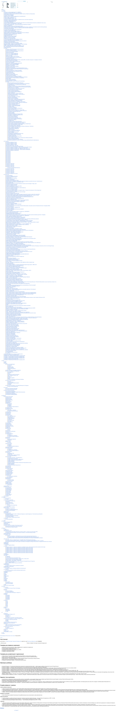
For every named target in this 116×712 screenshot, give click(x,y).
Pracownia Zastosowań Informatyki (11, 388)
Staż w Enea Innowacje (10, 227)
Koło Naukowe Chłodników (10, 392)
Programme (8, 504)
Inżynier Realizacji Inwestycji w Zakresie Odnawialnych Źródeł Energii (19, 123)
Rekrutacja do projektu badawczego (12, 74)
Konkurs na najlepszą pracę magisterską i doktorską (14, 276)
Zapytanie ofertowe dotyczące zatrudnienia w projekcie (15, 565)
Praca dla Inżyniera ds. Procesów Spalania (15, 89)
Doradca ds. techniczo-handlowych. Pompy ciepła (16, 109)
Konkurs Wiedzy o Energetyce (11, 286)
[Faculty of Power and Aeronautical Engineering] (3, 7)
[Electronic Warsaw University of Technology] (17, 7)
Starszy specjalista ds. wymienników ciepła (15, 100)
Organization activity (11, 417)
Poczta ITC (6, 613)
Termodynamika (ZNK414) (12, 455)
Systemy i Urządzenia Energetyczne (12, 509)
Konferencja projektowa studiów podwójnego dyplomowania (15, 570)
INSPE (7, 304)
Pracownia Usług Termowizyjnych (11, 389)
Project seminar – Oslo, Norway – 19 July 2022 (13, 560)
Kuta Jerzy (7, 432)
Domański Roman (9, 488)
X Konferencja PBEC (9, 340)
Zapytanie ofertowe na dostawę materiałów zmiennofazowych (16, 568)
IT (2, 612)
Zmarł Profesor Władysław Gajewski (10, 21)
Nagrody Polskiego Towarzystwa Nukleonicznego (14, 269)
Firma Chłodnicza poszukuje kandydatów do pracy (14, 71)
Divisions (5, 363)
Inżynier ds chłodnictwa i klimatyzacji (14, 103)
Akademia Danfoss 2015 (10, 290)
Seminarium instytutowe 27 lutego (11, 143)
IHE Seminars (6, 141)
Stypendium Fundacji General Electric (12, 335)
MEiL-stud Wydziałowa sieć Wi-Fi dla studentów (14, 307)
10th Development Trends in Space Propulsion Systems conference (17, 250)
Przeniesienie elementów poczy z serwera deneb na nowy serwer (16, 323)
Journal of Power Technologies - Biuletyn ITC (13, 592)
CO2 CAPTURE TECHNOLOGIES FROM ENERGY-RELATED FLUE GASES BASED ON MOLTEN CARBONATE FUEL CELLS (25, 22)
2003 (7, 606)
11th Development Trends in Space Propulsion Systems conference (17, 219)
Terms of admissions (9, 502)
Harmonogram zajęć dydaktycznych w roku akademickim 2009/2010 (17, 349)
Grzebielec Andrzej (9, 415)
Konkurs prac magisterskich (10, 331)
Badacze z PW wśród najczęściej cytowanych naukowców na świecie (15, 40)
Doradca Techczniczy (9, 69)
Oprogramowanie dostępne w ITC (9, 614)
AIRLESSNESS (6, 564)
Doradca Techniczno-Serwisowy (13, 90)
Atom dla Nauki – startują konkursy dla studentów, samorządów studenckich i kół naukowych (21, 289)
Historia (9, 369)
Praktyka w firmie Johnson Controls (11, 225)
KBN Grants (6, 523)
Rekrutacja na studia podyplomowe (9, 30)
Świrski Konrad (8, 475)
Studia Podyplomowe (7, 47)
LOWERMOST (6, 563)
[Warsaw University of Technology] (7, 7)
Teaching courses (11, 479)
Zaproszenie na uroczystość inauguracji (12, 268)
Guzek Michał (8, 422)
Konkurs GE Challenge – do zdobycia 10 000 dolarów (14, 243)
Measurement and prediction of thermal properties (14, 526)
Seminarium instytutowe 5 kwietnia (11, 184)
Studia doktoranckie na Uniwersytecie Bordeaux (14, 226)
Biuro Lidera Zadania (9, 583)
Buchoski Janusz (9, 401)
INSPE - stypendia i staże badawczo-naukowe (13, 311)
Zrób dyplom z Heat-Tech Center (11, 295)
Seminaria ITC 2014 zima (10, 163)
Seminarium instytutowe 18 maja (11, 199)
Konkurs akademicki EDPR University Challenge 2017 (15, 265)
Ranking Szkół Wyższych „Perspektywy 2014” (11, 354)
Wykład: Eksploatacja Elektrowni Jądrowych (13, 332)
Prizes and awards (11, 420)
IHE (2, 9)
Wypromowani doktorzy (12, 368)
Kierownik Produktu (11, 112)
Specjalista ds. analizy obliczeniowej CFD (15, 121)
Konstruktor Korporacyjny (12, 135)
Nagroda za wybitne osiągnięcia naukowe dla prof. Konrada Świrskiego (15, 44)
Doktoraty (5, 594)
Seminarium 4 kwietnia (9, 255)
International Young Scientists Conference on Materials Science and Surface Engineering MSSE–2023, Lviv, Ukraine (25, 540)
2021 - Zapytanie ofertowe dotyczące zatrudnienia (14, 562)
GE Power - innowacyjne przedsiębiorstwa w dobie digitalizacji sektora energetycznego (20, 262)
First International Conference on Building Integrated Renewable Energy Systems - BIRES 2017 (21, 264)
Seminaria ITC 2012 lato (10, 168)
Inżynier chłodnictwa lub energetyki (11, 60)
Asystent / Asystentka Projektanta (13, 138)
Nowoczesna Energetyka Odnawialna (12, 515)
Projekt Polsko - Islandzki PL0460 (11, 346)
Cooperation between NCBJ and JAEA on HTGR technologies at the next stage (19, 221)
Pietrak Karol (8, 452)
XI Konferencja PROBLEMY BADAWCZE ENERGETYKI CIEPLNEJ (17, 319)
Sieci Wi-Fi (6, 623)
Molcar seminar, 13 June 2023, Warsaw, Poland (13, 559)
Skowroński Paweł (9, 471)
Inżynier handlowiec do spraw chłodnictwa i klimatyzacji (15, 77)
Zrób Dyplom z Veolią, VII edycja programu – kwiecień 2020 (15, 217)
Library (5, 361)
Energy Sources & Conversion (13, 458)
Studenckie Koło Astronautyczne (11, 393)
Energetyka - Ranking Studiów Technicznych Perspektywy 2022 (14, 359)
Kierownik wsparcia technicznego (13, 131)
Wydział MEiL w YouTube (8, 631)
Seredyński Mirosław (9, 468)
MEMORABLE (6, 544)
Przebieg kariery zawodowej (12, 435)
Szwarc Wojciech (9, 494)
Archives (3, 586)
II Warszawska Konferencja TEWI (11, 326)
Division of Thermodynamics (10, 380)
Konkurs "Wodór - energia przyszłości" (10, 17)
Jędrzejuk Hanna (9, 424)
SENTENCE (6, 543)
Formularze (6, 607)
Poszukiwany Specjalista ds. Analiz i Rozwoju (15, 139)
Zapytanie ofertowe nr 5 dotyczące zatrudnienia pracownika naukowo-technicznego (19, 550)
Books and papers (11, 367)
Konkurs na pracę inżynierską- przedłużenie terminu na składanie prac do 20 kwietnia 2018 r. (21, 238)
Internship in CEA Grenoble (10, 67)
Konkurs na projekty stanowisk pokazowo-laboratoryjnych (15, 341)
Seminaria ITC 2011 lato (10, 170)
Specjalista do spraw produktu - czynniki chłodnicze (16, 94)
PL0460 (5, 579)
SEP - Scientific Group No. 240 (13, 375)
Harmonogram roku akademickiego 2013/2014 (13, 315)
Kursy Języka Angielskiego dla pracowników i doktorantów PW (16, 348)
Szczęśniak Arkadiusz (9, 472)
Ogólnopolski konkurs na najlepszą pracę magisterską (12, 33)
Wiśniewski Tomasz (9, 481)
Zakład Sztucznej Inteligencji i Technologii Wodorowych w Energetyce (17, 385)
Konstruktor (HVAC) (11, 106)
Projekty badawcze (11, 418)
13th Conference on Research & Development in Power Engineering (17, 246)
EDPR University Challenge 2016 (11, 277)
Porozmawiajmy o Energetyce (9, 14)
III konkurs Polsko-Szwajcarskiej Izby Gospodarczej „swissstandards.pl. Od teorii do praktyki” (21, 285)
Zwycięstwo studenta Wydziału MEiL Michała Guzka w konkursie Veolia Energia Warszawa (20, 249)
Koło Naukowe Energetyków (10, 391)
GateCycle (7, 616)
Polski (3, 1)
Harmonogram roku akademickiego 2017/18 (13, 240)
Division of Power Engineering (13, 386)
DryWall (5, 574)
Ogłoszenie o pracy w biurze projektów (12, 66)
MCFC (5, 575)
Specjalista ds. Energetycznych (13, 115)
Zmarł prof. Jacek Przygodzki (8, 15)
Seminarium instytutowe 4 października (12, 150)
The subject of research (12, 416)
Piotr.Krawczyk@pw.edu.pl (32, 641)
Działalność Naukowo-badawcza (13, 446)
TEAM (7, 611)
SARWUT (5, 580)
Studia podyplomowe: (9, 351)
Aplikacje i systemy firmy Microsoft (11, 619)
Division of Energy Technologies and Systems (13, 370)
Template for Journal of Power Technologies (13, 588)
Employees (10, 383)
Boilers (9, 429)
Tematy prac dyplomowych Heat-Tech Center (13, 313)
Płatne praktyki (8, 78)
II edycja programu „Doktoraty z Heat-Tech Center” (14, 280)
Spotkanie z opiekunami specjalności (12, 248)
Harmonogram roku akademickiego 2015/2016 (13, 278)
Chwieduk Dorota (9, 407)
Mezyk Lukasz (8, 441)
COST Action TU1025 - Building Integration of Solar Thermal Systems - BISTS (18, 270)
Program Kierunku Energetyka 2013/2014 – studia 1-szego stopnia (16, 318)
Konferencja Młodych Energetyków (11, 322)
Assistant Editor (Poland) (10, 58)
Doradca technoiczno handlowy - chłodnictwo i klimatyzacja (17, 102)
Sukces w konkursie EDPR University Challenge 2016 (15, 267)
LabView (7, 621)
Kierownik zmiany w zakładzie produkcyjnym (13, 61)
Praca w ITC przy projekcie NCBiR (11, 189)
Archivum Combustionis (10, 591)
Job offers (5, 48)
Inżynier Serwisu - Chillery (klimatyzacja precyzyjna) (16, 99)
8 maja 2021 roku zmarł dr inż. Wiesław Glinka (13, 197)
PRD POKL (6, 578)
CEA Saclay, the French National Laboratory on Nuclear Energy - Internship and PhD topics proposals (22, 218)
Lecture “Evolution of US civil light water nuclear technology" (15, 191)
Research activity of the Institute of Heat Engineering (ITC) (13, 525)
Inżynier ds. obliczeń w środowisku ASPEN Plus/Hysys (17, 122)
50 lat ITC (5, 589)
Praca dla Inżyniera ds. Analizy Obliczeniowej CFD (16, 88)
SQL (5, 520)
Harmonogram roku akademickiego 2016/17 (13, 266)
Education (9, 372)
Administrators (6, 630)
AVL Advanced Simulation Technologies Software (14, 617)
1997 (7, 601)
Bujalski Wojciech (9, 403)
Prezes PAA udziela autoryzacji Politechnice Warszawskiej (15, 244)
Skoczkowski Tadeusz (9, 470)
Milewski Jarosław (9, 443)
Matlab (7, 620)
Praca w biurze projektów (10, 62)
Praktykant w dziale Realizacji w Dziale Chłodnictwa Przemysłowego (17, 68)
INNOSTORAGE (7, 567)
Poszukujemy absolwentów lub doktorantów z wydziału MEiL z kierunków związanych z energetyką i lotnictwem (24, 59)
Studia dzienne (6, 507)
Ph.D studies (6, 512)
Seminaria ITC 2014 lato (10, 164)
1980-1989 (8, 597)
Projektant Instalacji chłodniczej (13, 132)
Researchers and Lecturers (8, 396)
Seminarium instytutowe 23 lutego (11, 203)
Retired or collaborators (8, 486)
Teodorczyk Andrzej (9, 477)
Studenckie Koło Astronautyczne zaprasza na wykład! (14, 347)
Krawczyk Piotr (8, 428)
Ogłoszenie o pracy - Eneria (10, 73)
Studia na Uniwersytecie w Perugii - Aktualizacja (14, 275)
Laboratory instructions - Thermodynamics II (15, 457)
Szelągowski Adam (9, 473)
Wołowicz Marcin (9, 483)
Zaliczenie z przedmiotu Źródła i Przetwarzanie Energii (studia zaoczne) (19, 462)
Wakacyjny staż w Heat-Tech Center (12, 288)
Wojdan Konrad (8, 482)
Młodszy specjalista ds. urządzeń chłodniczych (15, 93)
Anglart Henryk (8, 487)
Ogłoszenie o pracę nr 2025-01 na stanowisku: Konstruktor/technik (14, 16)
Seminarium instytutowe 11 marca (11, 142)
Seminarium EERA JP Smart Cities (11, 309)
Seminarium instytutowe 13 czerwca (12, 176)
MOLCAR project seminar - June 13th (12, 145)
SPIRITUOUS (6, 542)
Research (9, 381)
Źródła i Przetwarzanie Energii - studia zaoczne (15, 459)
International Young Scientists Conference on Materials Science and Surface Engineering (18, 19)
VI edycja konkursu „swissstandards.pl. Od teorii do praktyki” (15, 235)
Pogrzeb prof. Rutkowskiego (10, 333)
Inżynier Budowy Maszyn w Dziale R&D (14, 134)
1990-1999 (8, 598)
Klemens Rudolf (8, 490)
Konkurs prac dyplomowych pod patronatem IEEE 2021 (15, 198)
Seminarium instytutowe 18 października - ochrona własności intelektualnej (18, 149)
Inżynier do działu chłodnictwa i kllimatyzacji (15, 108)
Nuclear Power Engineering (12, 505)
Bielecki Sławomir (9, 399)
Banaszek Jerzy (8, 398)
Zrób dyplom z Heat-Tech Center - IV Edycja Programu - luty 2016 (16, 274)
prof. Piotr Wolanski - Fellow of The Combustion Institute (13, 43)
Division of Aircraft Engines (10, 364)
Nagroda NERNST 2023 (8, 35)
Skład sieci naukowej (9, 582)
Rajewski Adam (8, 456)
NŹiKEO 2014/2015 (11, 461)
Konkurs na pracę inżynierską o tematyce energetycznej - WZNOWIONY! (17, 211)
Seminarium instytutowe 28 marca (11, 178)
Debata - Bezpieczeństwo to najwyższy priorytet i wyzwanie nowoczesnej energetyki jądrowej (21, 292)
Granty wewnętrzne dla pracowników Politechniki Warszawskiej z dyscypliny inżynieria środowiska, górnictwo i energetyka (25, 214)
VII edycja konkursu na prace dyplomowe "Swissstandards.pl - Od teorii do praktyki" (19, 220)
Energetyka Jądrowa (9, 514)
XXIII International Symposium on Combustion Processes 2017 (16, 247)
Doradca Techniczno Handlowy (13, 98)
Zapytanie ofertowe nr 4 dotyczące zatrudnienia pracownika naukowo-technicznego (19, 549)
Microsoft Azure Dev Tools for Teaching (10, 622)
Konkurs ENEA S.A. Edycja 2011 (11, 342)
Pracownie (6, 387)
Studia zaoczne (6, 511)
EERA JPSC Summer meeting (11, 234)
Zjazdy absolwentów (9, 519)
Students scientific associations (9, 390)
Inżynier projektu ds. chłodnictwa (13, 127)
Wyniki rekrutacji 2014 (9, 306)
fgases (9, 378)
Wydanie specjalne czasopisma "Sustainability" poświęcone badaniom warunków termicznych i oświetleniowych (24, 181)
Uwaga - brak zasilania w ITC (11, 316)
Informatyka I (10, 469)
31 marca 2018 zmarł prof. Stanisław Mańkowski (14, 239)
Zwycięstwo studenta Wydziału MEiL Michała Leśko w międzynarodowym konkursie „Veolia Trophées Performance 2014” (25, 297)
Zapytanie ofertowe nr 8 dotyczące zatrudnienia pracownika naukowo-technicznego (19, 552)
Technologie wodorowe (10, 516)
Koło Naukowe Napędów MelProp (11, 394)
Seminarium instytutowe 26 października (12, 193)
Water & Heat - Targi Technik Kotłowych (12, 325)
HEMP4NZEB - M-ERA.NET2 (9, 566)
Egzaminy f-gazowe (11, 377)
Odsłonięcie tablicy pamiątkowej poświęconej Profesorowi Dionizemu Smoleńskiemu (19, 230)
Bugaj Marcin (8, 402)
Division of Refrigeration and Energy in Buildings (16, 379)
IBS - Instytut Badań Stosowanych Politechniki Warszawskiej (14, 46)
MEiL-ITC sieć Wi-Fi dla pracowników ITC (13, 298)
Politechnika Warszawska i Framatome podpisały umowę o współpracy (17, 224)
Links (3, 632)
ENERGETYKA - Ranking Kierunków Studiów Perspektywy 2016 (14, 355)
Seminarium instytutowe (10, 206)
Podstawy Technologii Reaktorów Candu (12, 328)
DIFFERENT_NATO (7, 534)
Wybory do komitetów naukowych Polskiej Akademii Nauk (13, 26)
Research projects (11, 480)
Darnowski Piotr (8, 409)
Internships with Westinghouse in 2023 (12, 180)
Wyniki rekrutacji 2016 (9, 271)
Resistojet (9, 442)
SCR (5, 573)
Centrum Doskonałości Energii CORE (10, 18)
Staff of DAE (10, 365)
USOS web (12, 7)
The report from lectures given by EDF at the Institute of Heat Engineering (17, 283)
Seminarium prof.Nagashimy (10, 337)
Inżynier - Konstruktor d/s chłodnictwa (14, 130)
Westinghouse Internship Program (9, 41)
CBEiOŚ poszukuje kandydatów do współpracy (13, 314)
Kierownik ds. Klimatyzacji (12, 107)
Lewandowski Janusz (9, 433)
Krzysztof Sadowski (9, 175)
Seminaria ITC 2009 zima (10, 172)
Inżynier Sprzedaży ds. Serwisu (11, 80)
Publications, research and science (13, 374)
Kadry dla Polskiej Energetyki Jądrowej (12, 336)
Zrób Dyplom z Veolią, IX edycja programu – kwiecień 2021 (15, 200)
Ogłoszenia (10, 404)
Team (9, 373)
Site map (52, 1)
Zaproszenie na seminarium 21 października (13, 299)
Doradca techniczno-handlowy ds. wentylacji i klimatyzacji (17, 110)
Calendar (3, 10)
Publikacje (9, 405)
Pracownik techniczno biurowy (13, 117)
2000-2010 (8, 599)
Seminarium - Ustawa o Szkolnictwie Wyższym (13, 232)
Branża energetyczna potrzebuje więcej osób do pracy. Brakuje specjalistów (20, 137)
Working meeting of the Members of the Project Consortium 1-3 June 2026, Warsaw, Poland (20, 532)
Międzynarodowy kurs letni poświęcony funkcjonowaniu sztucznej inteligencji (16, 32)
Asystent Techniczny (11, 129)
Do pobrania (6, 587)
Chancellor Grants (7, 524)
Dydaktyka (9, 444)
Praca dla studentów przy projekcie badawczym (15, 82)
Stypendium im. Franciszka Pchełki (9, 38)
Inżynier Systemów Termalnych (13, 95)
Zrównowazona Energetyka (10, 510)
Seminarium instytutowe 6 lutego (11, 144)
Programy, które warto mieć (8, 626)
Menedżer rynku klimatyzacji (12, 97)
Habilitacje (6, 593)
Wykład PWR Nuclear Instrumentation (12, 329)
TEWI (5, 584)
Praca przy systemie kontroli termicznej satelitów (14, 57)
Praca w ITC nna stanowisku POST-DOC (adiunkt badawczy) (16, 187)
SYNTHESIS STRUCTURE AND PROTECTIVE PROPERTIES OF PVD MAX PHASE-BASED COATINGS (25, 537)
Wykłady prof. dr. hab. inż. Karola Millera (12, 345)
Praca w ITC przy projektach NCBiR (12, 51)
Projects (3, 528)
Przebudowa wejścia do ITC (10, 339)
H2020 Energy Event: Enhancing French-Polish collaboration (16, 229)
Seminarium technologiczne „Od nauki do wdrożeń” (14, 252)
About (3, 360)
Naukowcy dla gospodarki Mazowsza (14, 167)
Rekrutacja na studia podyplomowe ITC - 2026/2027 (12, 12)
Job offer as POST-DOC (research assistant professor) (14, 49)
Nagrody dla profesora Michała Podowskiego (11, 42)
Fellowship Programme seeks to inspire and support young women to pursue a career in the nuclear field (23, 194)
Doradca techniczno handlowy (11, 75)
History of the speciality (10, 503)
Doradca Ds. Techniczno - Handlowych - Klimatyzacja (16, 101)
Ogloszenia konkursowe (10, 52)
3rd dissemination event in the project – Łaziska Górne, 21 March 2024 (17, 558)
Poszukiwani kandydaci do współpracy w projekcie (14, 301)
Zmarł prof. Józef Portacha (10, 179)
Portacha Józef (8, 492)
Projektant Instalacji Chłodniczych (13, 128)
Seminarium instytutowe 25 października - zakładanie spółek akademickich (18, 148)
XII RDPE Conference (9, 287)
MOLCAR (5, 555)
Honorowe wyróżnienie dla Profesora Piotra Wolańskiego (15, 291)
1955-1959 (8, 595)
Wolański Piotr (8, 495)
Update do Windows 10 (10, 628)
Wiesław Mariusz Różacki (10, 202)
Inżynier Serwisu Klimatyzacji (10, 79)
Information (8, 501)
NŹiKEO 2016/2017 (11, 464)
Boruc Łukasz (8, 400)
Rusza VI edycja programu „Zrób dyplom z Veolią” (14, 228)
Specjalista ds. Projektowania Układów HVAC (15, 114)
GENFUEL (6, 572)
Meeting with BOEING (9, 182)
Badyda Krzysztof (9, 397)
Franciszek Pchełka (9, 210)
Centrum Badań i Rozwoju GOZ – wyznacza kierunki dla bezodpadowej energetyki (17, 24)
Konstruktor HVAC (11, 120)
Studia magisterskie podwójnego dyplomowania (13, 216)
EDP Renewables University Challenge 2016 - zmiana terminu (16, 273)
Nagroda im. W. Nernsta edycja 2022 (10, 36)
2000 (7, 603)
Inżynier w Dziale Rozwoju (12, 136)
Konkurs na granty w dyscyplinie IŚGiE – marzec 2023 (13, 31)
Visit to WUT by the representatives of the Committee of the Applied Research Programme (20, 561)
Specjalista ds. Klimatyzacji (10, 65)
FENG (5, 529)
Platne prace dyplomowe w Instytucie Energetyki (14, 70)
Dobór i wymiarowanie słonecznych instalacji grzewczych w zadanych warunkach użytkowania (21, 317)
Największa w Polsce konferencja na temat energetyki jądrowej (16, 303)
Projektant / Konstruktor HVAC (13, 104)
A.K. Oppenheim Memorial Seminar (11, 352)
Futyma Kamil (8, 413)
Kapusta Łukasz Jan (9, 425)
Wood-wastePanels (7, 533)
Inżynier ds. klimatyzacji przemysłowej (14, 96)
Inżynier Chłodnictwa (11, 92)
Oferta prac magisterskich (8, 25)
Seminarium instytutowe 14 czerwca (12, 173)
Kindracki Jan (8, 427)
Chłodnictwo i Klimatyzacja (10, 508)
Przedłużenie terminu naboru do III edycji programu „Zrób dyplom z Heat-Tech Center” (19, 294)
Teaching (9, 384)
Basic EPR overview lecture (10, 192)
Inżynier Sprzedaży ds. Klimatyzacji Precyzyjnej (13, 76)
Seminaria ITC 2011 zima (10, 169)
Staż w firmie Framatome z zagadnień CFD (13, 207)
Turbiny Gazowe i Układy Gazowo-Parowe (13, 517)
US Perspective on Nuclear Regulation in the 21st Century (15, 300)
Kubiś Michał (8, 430)
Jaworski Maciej (8, 423)
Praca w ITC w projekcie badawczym (12, 53)
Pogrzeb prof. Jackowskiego (10, 334)
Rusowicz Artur (8, 467)
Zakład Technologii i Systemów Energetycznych (13, 641)
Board (5, 362)
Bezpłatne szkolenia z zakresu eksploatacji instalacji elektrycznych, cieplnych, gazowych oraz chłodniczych (23, 242)
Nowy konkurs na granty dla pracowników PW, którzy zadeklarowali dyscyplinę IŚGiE (19, 196)
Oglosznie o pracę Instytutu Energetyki (12, 64)
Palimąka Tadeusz (9, 451)
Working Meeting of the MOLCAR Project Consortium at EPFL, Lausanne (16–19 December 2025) (22, 531)
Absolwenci (6, 518)
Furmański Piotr (8, 412)
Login (52, 2)
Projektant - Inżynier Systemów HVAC (14, 105)
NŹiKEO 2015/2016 (11, 463)
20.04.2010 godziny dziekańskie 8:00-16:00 (13, 344)
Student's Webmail (13, 5)
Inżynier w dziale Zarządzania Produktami (14, 91)
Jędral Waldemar (9, 489)
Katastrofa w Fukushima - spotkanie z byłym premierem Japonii (16, 310)
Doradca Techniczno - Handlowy (13, 87)
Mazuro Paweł (8, 440)
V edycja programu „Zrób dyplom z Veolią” (13, 233)
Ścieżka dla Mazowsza (8, 571)
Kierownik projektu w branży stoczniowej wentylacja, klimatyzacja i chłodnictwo (20, 126)
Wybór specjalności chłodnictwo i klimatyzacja (13, 320)
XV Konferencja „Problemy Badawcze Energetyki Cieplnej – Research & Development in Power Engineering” (23, 190)
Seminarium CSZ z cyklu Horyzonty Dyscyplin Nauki (14, 146)
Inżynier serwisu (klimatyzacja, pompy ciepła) (15, 124)
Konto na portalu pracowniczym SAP (12, 212)
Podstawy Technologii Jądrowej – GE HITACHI (13, 338)
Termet (5, 577)
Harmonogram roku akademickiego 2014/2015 (13, 302)
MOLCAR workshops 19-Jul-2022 (9, 37)
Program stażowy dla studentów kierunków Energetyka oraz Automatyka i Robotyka (19, 241)
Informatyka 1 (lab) (11, 453)
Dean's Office (12, 6)
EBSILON (7, 615)
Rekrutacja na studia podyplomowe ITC (10, 20)
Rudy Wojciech (8, 466)
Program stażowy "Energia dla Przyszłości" (13, 253)
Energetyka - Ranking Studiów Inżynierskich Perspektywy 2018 (14, 357)
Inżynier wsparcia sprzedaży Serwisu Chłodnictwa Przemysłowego (18, 83)
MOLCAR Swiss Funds (8, 530)
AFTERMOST (6, 554)
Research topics (10, 366)
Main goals (8, 609)
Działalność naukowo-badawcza (13, 406)
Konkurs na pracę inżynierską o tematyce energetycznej (15, 256)
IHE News (3, 11)
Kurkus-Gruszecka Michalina (10, 431)
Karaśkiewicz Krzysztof (10, 426)
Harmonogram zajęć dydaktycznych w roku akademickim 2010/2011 (17, 343)
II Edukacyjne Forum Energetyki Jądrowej (12, 254)
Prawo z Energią (8, 261)
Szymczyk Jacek (8, 474)
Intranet (3, 633)
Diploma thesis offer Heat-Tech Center (12, 324)
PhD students (6, 496)
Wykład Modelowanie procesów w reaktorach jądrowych (15, 321)
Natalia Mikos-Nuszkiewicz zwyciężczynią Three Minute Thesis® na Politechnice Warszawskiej (19, 13)
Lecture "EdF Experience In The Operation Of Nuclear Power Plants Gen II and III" (19, 251)
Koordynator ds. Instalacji (12, 119)
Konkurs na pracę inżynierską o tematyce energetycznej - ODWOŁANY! (17, 215)
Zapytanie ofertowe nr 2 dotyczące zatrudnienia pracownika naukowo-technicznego (19, 547)
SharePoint (6, 629)
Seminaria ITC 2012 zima (10, 166)
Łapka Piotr (8, 438)
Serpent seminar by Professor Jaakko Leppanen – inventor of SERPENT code (18, 223)
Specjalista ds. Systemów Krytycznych (14, 111)
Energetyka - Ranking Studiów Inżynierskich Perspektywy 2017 (14, 356)
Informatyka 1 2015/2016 (12, 410)
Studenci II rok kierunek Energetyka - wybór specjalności (15, 282)
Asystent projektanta (11, 113)
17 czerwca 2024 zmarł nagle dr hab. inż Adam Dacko (12, 29)
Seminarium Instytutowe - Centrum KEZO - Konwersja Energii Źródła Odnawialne (19, 236)
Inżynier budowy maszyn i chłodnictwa (14, 125)
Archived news (6, 174)
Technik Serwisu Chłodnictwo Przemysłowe (15, 118)
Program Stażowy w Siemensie (11, 258)
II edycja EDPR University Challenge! (12, 259)
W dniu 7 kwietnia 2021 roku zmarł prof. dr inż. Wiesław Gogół (14, 45)
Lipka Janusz (8, 437)
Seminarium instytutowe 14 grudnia (11, 188)
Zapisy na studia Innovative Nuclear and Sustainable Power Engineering (17, 312)
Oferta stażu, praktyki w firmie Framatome (12, 56)
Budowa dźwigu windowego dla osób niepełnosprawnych (15, 330)
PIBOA (7, 257)
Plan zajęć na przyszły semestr (11, 350)
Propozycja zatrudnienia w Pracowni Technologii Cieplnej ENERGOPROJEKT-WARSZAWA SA (23, 140)
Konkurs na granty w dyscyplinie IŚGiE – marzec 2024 (13, 23)
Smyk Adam (8, 493)
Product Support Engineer (10, 263)
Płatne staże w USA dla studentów (11, 327)
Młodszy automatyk (9, 55)
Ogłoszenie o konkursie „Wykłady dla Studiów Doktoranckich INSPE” (17, 308)
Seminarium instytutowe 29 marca (11, 185)
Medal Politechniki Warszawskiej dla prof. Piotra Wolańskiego (16, 296)
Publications (10, 419)
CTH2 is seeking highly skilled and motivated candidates (13, 39)
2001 (7, 604)
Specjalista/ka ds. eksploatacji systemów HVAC (15, 133)
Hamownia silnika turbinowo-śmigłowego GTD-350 (14, 279)
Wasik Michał (8, 478)
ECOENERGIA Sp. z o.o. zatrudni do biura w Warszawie (17, 84)
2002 (7, 605)
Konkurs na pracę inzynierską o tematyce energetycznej (15, 201)
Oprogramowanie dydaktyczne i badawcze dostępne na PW (13, 618)
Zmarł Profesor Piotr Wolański (9, 28)
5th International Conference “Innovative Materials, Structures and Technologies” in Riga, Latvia (21, 183)
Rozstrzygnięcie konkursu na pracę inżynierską (13, 237)
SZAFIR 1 (5, 553)
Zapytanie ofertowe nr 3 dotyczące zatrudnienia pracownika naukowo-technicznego (19, 548)
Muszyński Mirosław (9, 447)
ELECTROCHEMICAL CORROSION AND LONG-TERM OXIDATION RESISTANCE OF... (22, 536)
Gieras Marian (8, 414)
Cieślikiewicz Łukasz (9, 408)
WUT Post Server (13, 4)
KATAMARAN (6, 569)
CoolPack (7, 627)
